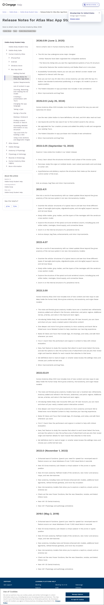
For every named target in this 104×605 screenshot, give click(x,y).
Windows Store (16, 66)
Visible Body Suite (15, 50)
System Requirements (22, 82)
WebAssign (79, 585)
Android (14, 62)
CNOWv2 (78, 587)
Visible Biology (14, 147)
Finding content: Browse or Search (20, 121)
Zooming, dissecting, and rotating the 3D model (21, 92)
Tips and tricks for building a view (20, 134)
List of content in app (21, 86)
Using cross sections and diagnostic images (22, 139)
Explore (38, 587)
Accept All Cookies (77, 599)
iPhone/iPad (15, 58)
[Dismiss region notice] (99, 12)
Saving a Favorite (20, 113)
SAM (56, 587)
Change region (75, 19)
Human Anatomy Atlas (17, 54)
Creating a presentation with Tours (20, 99)
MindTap (38, 585)
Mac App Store (16, 69)
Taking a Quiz (18, 109)
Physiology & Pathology (17, 154)
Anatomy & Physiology (17, 150)
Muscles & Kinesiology (17, 158)
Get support (8, 585)
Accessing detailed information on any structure (21, 128)
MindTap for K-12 (61, 585)
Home (4, 12)
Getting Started (19, 73)
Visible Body (13, 12)
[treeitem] (19, 77)
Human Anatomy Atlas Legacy (17, 162)
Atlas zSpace (13, 143)
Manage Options (77, 594)
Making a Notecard (21, 117)
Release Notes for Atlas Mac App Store (21, 78)
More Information (15, 166)
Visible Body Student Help (29, 12)
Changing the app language (20, 105)
